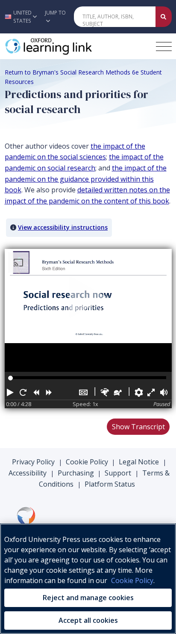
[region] (88, 578)
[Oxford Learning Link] (69, 46)
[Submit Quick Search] (163, 16)
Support (118, 473)
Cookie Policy (87, 462)
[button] (20, 16)
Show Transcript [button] (138, 426)
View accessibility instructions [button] (63, 227)
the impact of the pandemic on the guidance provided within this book (86, 178)
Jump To (55, 12)
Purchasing (76, 473)
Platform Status (110, 484)
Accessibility (28, 473)
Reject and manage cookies (88, 597)
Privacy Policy (33, 462)
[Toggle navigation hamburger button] (164, 46)
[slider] (10, 378)
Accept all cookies (88, 620)
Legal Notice (139, 462)
